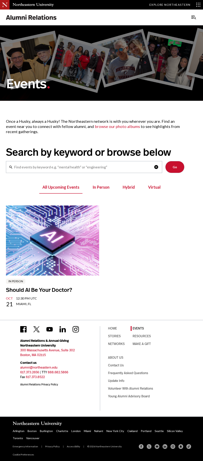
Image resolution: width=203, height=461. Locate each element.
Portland (146, 431)
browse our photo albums (117, 126)
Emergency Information (25, 446)
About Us (115, 357)
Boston (32, 431)
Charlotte (62, 431)
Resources (142, 336)
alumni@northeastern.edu (38, 367)
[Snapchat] (180, 446)
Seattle (159, 431)
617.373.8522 (35, 377)
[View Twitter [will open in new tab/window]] (36, 329)
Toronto (18, 438)
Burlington (46, 431)
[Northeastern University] (33, 4)
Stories (114, 336)
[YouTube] (157, 446)
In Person (101, 187)
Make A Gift (142, 344)
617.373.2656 (29, 372)
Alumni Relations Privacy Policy (39, 384)
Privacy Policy (52, 446)
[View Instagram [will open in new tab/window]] (76, 329)
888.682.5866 (58, 372)
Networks (116, 344)
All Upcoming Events (60, 187)
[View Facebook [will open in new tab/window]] (23, 329)
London (76, 431)
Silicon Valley (175, 431)
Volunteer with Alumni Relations (130, 388)
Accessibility (73, 446)
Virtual (154, 187)
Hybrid (129, 187)
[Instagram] (172, 446)
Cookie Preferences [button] (23, 454)
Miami (87, 431)
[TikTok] (188, 446)
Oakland (132, 431)
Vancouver (32, 438)
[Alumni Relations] (31, 17)
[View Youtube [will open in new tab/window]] (49, 329)
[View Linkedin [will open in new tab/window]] (62, 329)
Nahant (98, 431)
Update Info (116, 380)
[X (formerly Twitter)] (149, 446)
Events (138, 328)
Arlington (18, 431)
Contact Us (116, 365)
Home (112, 328)
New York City (115, 431)
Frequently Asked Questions (128, 373)
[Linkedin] (165, 446)
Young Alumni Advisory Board (129, 396)
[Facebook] (141, 446)
